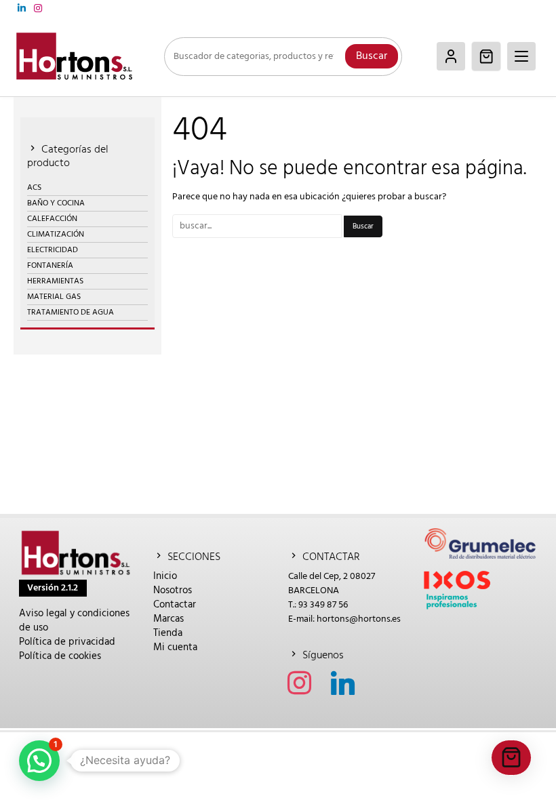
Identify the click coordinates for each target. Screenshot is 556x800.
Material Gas (54, 297)
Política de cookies (60, 656)
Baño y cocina (56, 203)
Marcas (168, 619)
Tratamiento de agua (70, 312)
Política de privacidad (67, 642)
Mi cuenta (175, 647)
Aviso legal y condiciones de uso (74, 620)
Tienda (167, 633)
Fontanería (50, 266)
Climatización (55, 234)
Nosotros (172, 590)
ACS (34, 188)
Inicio (165, 576)
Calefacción (52, 219)
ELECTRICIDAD (52, 250)
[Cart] (486, 56)
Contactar (174, 605)
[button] (39, 760)
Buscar (371, 56)
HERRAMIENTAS (55, 281)
